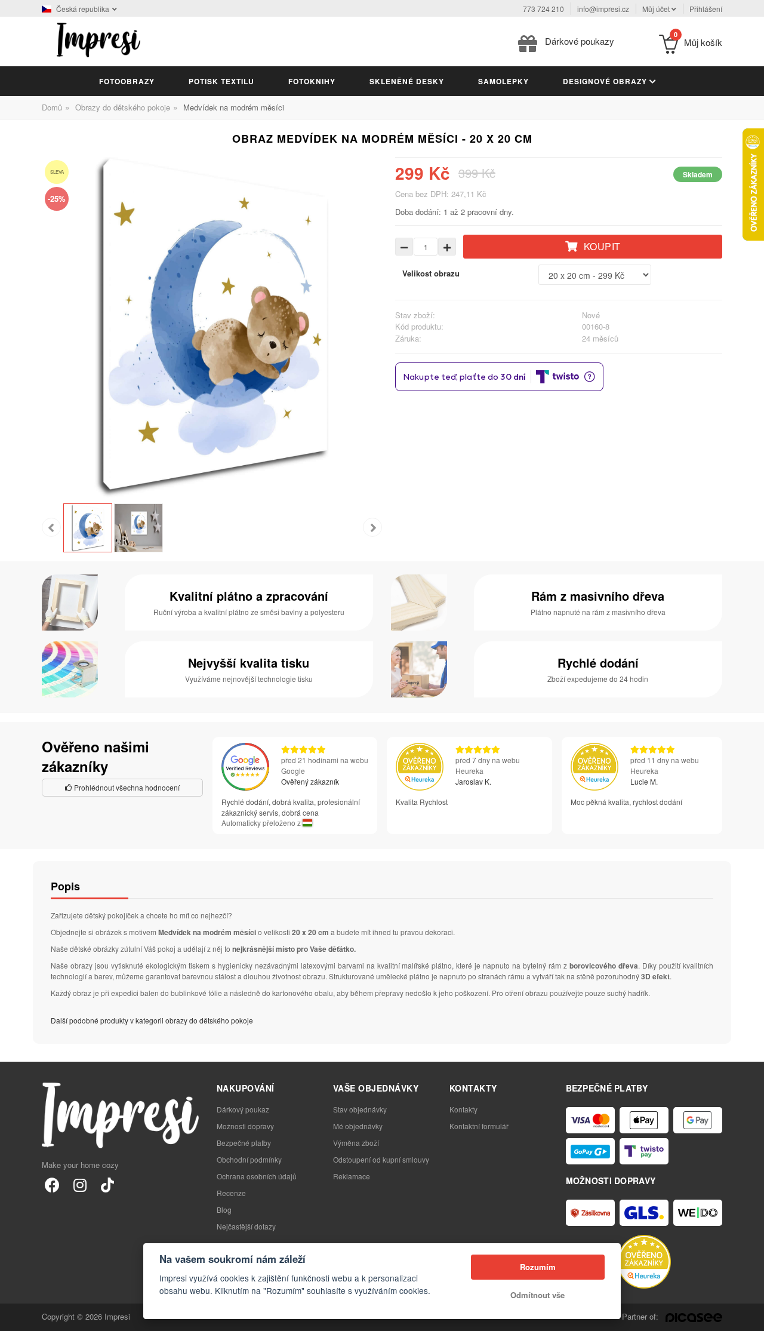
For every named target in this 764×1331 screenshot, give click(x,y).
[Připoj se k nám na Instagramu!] (79, 1184)
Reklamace (351, 1176)
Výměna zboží (356, 1143)
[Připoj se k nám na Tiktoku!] (107, 1184)
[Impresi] (98, 38)
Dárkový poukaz (243, 1109)
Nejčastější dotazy (246, 1226)
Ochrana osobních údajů (257, 1176)
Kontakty (463, 1109)
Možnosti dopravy (245, 1126)
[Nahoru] (748, 1315)
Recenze (231, 1193)
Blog (224, 1209)
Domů (52, 107)
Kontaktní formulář (479, 1126)
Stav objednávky (360, 1109)
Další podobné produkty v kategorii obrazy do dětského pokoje (152, 1020)
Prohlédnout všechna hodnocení (126, 787)
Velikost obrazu (431, 273)
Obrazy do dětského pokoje (122, 107)
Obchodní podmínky (249, 1159)
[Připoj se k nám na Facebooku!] (52, 1184)
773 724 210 (543, 9)
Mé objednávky (358, 1126)
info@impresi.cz (603, 9)
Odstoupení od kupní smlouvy (381, 1159)
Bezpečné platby (244, 1143)
